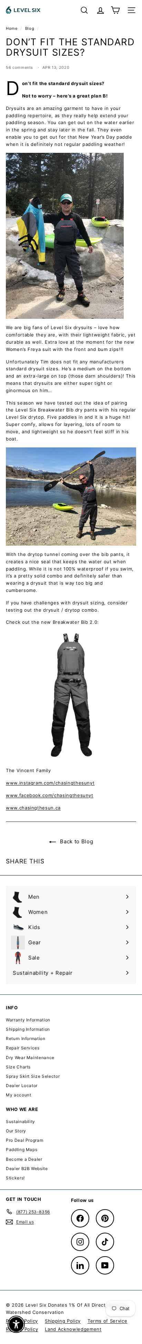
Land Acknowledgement (73, 1329)
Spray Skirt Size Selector (33, 1076)
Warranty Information (28, 1019)
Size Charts (18, 1066)
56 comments (20, 67)
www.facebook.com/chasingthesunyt (49, 795)
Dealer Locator (22, 1085)
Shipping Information (28, 1029)
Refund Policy (22, 1329)
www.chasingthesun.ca (33, 807)
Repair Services (23, 1047)
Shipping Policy (63, 1321)
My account (18, 1094)
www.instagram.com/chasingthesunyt (50, 783)
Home (12, 28)
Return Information (25, 1038)
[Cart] (115, 10)
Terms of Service (107, 1321)
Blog (29, 28)
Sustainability (20, 1121)
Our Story (16, 1130)
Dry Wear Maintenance (30, 1057)
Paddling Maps (21, 1149)
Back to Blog (76, 841)
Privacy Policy (22, 1321)
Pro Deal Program (24, 1140)
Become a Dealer (24, 1159)
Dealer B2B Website (27, 1168)
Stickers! (15, 1177)
